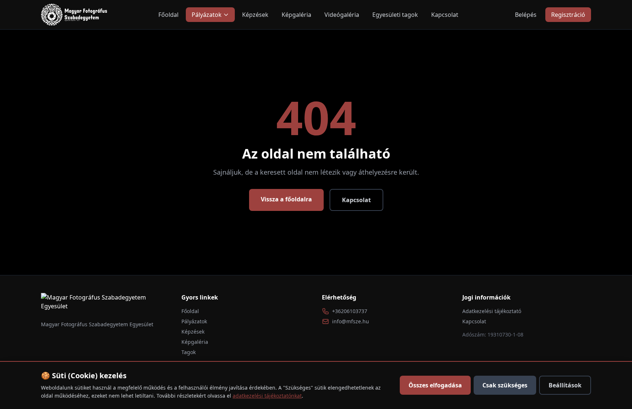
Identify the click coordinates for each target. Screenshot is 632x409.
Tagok (188, 352)
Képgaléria (296, 15)
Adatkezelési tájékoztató (491, 311)
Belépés (526, 15)
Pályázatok (207, 15)
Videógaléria (341, 15)
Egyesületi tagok (395, 15)
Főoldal (168, 15)
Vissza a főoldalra (286, 199)
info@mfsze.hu (350, 321)
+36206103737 (349, 311)
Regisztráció (568, 15)
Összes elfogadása (435, 385)
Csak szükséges (504, 385)
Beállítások (565, 385)
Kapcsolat (444, 15)
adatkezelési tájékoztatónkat (267, 395)
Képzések (255, 15)
